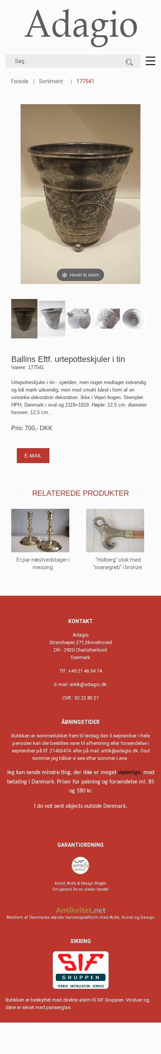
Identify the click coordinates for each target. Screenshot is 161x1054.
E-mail (33, 456)
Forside (19, 81)
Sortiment (51, 81)
